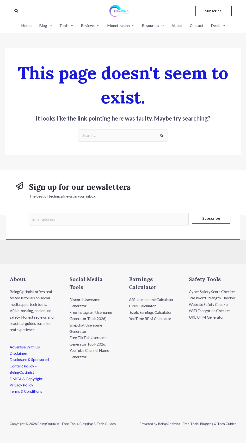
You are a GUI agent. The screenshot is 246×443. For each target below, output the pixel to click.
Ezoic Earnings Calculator (150, 312)
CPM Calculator (142, 305)
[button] (16, 11)
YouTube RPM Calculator (150, 318)
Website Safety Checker (209, 304)
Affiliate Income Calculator (151, 299)
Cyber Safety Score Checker (212, 291)
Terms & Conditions (26, 391)
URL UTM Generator (206, 317)
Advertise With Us (25, 347)
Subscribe (211, 218)
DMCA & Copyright (26, 378)
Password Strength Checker (212, 297)
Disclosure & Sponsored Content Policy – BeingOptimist (29, 365)
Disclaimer (18, 353)
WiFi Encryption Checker (209, 310)
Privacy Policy (21, 385)
